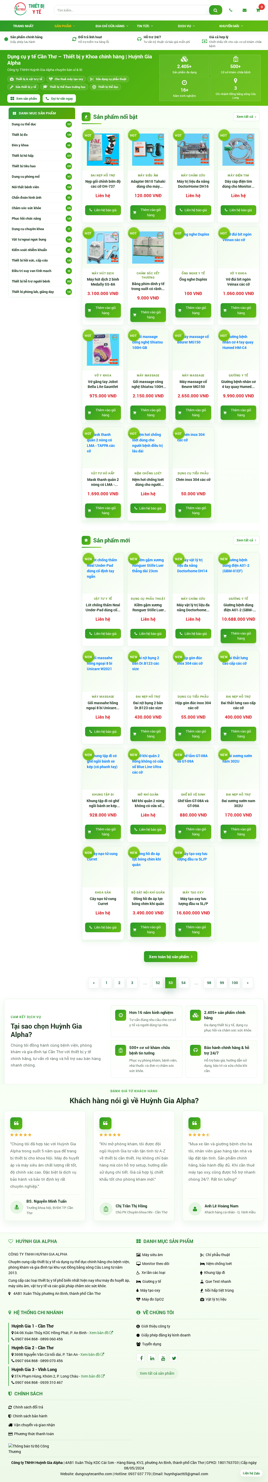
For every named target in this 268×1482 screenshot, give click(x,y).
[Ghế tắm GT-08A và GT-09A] (193, 769)
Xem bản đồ (99, 1332)
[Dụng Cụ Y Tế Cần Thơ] (29, 8)
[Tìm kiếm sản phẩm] (215, 10)
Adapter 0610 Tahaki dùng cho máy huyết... (148, 184)
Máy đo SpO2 (153, 1299)
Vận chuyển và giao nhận (34, 1424)
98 (209, 982)
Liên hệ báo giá (105, 210)
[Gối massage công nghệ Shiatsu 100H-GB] (148, 350)
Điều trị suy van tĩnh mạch (41, 270)
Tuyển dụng (151, 1343)
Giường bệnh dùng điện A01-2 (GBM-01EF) (238, 608)
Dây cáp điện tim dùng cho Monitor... (238, 184)
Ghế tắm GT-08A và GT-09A (193, 803)
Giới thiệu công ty (155, 1326)
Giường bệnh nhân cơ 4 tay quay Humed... (238, 384)
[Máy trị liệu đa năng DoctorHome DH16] (193, 149)
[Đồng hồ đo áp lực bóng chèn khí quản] (148, 867)
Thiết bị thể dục (108, 87)
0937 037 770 (139, 1473)
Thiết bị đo (41, 134)
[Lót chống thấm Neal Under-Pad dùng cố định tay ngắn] (103, 573)
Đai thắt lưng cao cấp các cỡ (238, 705)
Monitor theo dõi (155, 1263)
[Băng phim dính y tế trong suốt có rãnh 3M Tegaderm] (148, 247)
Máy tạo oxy (150, 1290)
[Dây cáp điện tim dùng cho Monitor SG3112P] (238, 149)
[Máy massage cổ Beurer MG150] (193, 350)
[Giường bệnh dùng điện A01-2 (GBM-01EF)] (238, 573)
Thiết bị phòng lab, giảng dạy (41, 291)
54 (183, 982)
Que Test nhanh (218, 1281)
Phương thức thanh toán (34, 1433)
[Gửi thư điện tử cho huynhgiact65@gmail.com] (244, 10)
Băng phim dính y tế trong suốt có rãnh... (148, 286)
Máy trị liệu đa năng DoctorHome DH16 (193, 184)
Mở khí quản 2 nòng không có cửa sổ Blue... (148, 803)
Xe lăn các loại (153, 1272)
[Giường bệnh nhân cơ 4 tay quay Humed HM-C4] (238, 350)
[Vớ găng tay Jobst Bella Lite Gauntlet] (103, 350)
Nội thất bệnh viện (41, 187)
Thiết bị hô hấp (41, 155)
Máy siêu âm (152, 1254)
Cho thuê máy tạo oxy (69, 79)
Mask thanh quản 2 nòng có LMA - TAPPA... (103, 482)
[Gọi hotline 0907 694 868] (231, 10)
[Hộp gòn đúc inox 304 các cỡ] (193, 671)
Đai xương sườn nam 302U (238, 803)
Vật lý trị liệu (216, 1299)
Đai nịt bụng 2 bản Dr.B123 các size (148, 705)
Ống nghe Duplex (193, 279)
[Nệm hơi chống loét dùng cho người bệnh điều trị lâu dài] (148, 448)
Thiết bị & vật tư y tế (29, 79)
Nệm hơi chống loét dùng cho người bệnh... (148, 482)
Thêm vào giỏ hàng (151, 212)
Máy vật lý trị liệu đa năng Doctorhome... (193, 607)
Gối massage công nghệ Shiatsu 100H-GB (148, 384)
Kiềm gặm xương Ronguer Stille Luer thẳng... (148, 608)
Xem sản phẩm (26, 98)
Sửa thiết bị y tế (25, 87)
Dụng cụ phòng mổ (41, 176)
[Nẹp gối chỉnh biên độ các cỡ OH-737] (103, 149)
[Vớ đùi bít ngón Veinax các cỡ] (238, 247)
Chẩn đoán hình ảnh (41, 197)
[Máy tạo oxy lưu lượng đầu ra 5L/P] (193, 867)
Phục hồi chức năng (41, 218)
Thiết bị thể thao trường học (68, 87)
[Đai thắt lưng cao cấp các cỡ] (238, 671)
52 (158, 982)
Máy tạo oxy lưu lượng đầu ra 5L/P (193, 901)
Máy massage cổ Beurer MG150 (193, 384)
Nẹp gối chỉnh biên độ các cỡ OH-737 (103, 184)
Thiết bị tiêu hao (41, 166)
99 (222, 982)
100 (235, 982)
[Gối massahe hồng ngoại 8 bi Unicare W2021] (103, 671)
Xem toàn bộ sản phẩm (169, 956)
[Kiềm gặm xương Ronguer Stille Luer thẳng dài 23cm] (148, 573)
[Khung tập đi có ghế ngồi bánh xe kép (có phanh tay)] (103, 769)
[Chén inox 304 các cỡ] (193, 448)
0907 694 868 (26, 1338)
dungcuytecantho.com (93, 1473)
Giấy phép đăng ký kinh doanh (166, 1335)
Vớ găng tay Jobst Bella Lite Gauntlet (103, 384)
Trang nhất (23, 26)
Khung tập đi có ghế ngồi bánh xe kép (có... (103, 803)
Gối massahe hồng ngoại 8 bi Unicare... (102, 705)
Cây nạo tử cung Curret (103, 901)
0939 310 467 (51, 1382)
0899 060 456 (51, 1338)
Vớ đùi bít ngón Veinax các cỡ (238, 282)
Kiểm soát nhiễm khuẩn (41, 249)
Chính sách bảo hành (30, 1415)
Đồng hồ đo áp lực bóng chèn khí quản (148, 901)
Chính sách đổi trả (28, 1407)
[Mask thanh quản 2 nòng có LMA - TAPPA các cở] (103, 448)
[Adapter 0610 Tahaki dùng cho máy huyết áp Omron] (148, 149)
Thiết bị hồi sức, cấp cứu (41, 260)
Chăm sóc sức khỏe (41, 208)
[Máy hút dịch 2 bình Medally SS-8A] (103, 247)
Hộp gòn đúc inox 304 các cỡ (193, 705)
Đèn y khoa (41, 145)
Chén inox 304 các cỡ (193, 479)
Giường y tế (151, 1281)
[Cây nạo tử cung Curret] (103, 867)
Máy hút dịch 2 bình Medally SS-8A (103, 282)
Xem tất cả (245, 116)
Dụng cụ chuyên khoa (41, 228)
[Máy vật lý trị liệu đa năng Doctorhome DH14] (193, 573)
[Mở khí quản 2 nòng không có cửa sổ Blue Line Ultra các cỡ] (148, 769)
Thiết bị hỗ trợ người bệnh (41, 281)
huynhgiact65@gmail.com (186, 1473)
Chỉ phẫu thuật (218, 1254)
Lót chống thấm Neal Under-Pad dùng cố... (103, 607)
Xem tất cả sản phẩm (157, 1373)
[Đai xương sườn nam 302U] (238, 769)
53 (171, 982)
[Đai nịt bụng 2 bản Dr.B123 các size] (148, 671)
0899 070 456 (51, 1360)
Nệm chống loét (219, 1263)
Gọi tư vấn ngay (62, 98)
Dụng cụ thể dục (41, 124)
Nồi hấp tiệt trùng (219, 1290)
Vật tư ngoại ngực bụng (41, 239)
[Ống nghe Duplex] (193, 247)
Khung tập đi (214, 1272)
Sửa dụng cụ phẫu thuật (111, 79)
